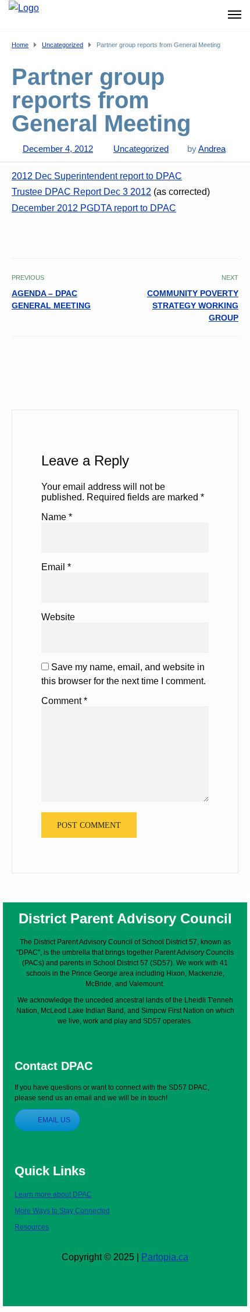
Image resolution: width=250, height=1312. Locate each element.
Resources (32, 1227)
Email (56, 567)
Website (58, 617)
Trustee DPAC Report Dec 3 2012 (81, 192)
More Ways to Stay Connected (62, 1211)
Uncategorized (141, 149)
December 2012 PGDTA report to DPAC (94, 208)
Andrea (212, 149)
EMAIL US (54, 1120)
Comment (64, 701)
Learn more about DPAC (53, 1194)
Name (56, 517)
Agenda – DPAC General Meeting (51, 299)
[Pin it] (218, 361)
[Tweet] (205, 361)
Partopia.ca (164, 1257)
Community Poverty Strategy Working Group (192, 305)
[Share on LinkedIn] (231, 361)
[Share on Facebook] (193, 361)
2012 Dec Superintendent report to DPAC (97, 176)
